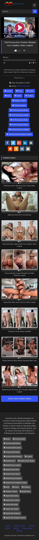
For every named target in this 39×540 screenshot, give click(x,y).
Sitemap (19, 531)
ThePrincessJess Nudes (20, 124)
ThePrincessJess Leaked (20, 115)
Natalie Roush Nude (12, 469)
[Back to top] (32, 534)
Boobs (20, 91)
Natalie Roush (10, 461)
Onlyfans (30, 95)
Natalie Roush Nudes (13, 474)
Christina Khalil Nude (12, 452)
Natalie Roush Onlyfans (13, 478)
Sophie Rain (26, 491)
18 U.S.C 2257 (19, 526)
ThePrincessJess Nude (20, 120)
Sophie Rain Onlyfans (13, 513)
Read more (18, 78)
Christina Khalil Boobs (13, 443)
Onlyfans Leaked (19, 100)
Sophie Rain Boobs (12, 496)
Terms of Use (27, 528)
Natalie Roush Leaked (13, 465)
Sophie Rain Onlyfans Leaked (15, 517)
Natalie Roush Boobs (27, 461)
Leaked (9, 91)
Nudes (19, 95)
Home (8, 526)
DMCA (16, 528)
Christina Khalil (20, 439)
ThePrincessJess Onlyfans (20, 129)
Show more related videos (19, 398)
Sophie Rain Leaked (12, 500)
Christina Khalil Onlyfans (14, 456)
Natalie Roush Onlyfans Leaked (16, 482)
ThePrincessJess (23, 86)
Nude (8, 95)
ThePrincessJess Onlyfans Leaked (20, 134)
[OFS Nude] (16, 4)
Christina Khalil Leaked (13, 447)
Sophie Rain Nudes (12, 509)
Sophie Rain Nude (12, 504)
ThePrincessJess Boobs (20, 110)
